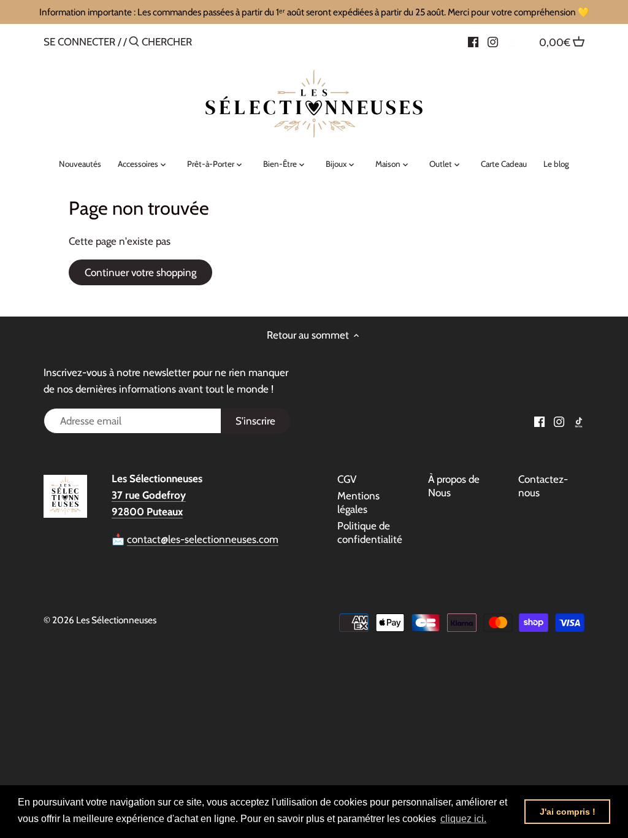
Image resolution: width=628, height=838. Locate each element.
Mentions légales (358, 502)
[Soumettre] (134, 42)
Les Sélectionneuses (116, 620)
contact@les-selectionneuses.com (202, 539)
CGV (346, 479)
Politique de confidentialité (369, 532)
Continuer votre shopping (140, 272)
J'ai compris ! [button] (567, 812)
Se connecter (79, 42)
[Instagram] (493, 41)
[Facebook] (473, 41)
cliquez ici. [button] (463, 818)
